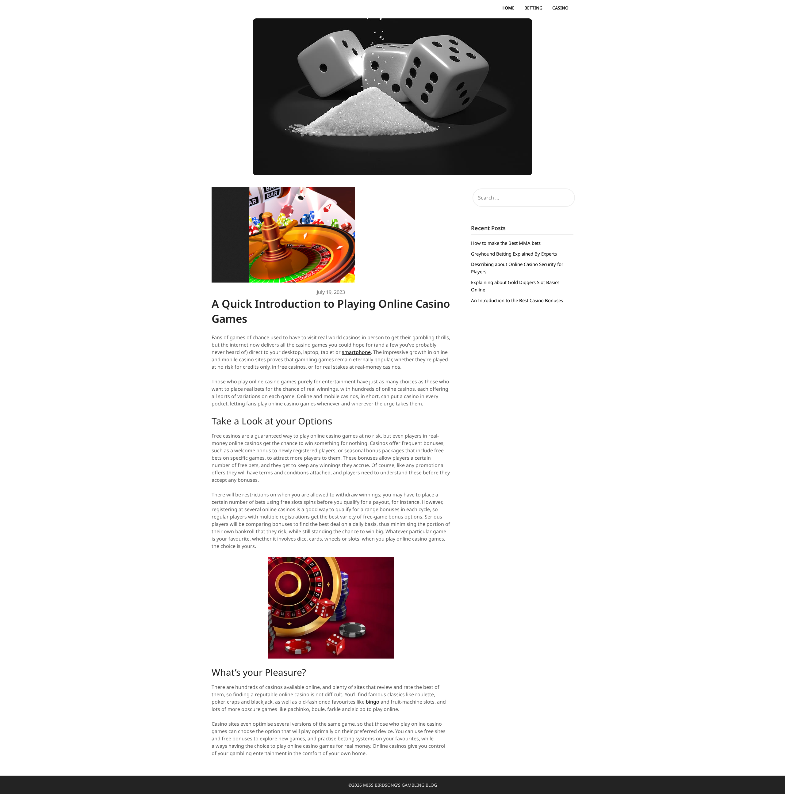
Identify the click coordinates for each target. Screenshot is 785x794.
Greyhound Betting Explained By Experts (514, 254)
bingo (372, 701)
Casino (560, 8)
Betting (533, 8)
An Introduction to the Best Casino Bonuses (517, 300)
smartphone (356, 352)
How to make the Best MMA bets (506, 243)
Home (508, 8)
